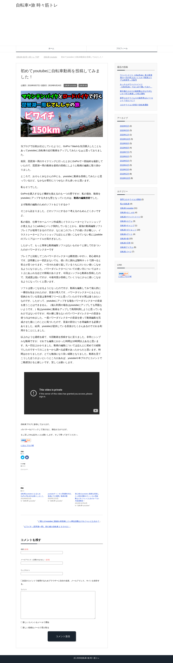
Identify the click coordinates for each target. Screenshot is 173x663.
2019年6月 (124, 156)
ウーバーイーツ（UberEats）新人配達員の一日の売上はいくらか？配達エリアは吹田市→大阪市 (136, 77)
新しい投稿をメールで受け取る (36, 628)
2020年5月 (124, 126)
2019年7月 (124, 152)
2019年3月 (124, 170)
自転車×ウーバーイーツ (130, 217)
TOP (29, 57)
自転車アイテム (126, 247)
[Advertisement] (86, 28)
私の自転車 (125, 204)
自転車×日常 (125, 243)
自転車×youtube (70, 85)
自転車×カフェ (126, 221)
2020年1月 (124, 135)
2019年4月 (124, 165)
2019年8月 (124, 148)
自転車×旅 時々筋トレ (37, 5)
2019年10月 (125, 139)
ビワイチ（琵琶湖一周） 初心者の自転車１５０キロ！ (47, 527)
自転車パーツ (125, 252)
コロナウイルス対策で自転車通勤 (134, 105)
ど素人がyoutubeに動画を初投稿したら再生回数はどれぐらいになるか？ (68, 521)
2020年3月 (124, 130)
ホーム (51, 48)
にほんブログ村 (27, 446)
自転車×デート (126, 234)
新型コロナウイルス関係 (130, 199)
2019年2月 (124, 174)
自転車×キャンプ (127, 226)
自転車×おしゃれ (127, 213)
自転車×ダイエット (128, 230)
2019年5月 (124, 161)
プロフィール (122, 48)
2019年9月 (124, 143)
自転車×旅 (83, 85)
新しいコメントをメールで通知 (36, 622)
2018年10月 (125, 178)
